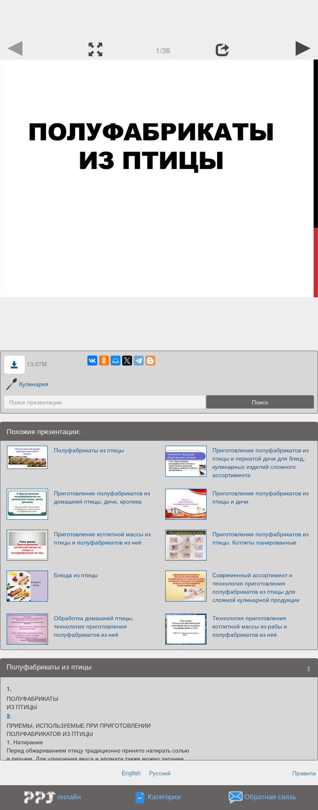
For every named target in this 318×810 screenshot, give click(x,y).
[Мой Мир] (115, 361)
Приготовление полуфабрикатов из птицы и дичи (260, 497)
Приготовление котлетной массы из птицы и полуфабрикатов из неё (102, 538)
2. (9, 716)
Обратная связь (270, 797)
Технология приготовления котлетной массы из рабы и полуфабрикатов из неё (249, 626)
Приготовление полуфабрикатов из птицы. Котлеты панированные (260, 538)
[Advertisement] (159, 18)
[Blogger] (150, 361)
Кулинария (33, 384)
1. (9, 688)
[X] (127, 361)
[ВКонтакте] (92, 361)
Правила (304, 773)
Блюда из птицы (76, 575)
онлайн (69, 796)
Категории (164, 797)
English (131, 773)
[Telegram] (139, 361)
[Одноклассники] (104, 361)
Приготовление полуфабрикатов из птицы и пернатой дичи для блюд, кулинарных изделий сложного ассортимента (260, 462)
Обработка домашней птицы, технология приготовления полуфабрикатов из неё (93, 626)
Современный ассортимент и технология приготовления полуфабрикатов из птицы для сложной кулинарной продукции (255, 587)
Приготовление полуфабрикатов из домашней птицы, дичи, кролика (102, 497)
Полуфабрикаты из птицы (89, 450)
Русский (160, 773)
